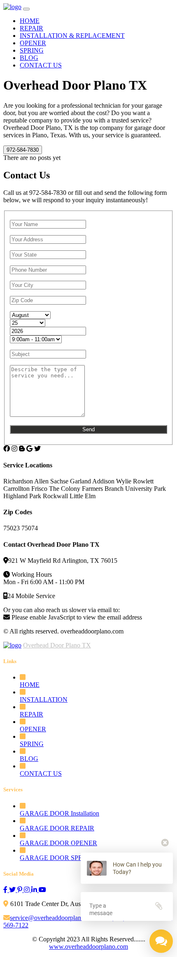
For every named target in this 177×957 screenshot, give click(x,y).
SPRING (32, 50)
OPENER (33, 42)
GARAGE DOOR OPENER (58, 842)
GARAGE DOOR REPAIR (57, 828)
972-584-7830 (23, 150)
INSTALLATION (44, 699)
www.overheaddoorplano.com (88, 946)
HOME (30, 20)
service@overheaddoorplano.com (55, 917)
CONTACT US (41, 65)
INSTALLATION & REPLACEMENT (72, 35)
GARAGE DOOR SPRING (57, 857)
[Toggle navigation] (26, 9)
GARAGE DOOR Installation (59, 813)
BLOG (29, 57)
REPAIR (31, 28)
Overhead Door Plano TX (57, 645)
